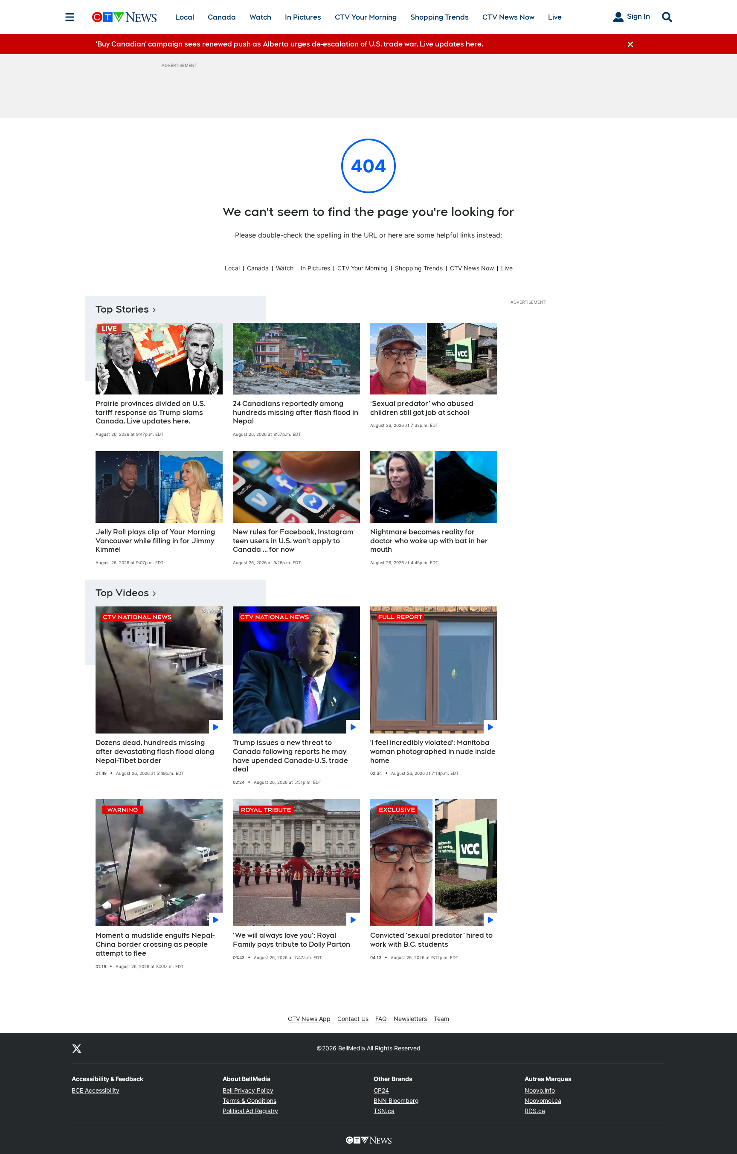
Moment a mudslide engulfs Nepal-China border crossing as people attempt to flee (155, 944)
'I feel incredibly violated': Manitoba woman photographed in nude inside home (433, 752)
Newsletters (410, 1018)
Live (555, 17)
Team (441, 1018)
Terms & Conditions (249, 1100)
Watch (260, 17)
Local (184, 17)
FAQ (381, 1018)
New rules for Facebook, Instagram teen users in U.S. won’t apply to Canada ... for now (293, 541)
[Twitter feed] (77, 1048)
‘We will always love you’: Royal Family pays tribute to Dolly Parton (291, 939)
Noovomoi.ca (543, 1100)
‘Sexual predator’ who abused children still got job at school (421, 408)
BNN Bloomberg (396, 1100)
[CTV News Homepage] (124, 17)
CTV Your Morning (366, 17)
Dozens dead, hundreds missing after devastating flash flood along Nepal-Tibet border (155, 752)
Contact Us (352, 1018)
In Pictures (303, 17)
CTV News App (309, 1018)
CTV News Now (508, 17)
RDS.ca (535, 1110)
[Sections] (69, 17)
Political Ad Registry (250, 1110)
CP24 (381, 1090)
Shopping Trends (439, 17)
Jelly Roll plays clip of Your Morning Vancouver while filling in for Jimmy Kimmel (155, 541)
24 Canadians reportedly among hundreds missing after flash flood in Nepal (295, 413)
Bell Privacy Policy (248, 1090)
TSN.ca (384, 1110)
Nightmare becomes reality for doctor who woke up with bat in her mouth (429, 541)
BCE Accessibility (95, 1090)
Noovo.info (540, 1090)
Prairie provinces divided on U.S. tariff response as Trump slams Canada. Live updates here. (151, 413)
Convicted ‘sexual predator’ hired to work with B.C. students (431, 939)
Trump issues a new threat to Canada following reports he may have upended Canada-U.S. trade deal (290, 756)
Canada (222, 17)
